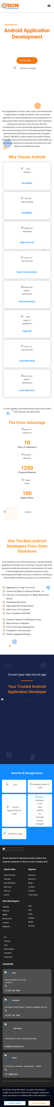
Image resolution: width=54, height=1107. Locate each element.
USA (14, 973)
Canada (15, 1000)
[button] (27, 60)
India (14, 1057)
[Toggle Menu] (50, 6)
